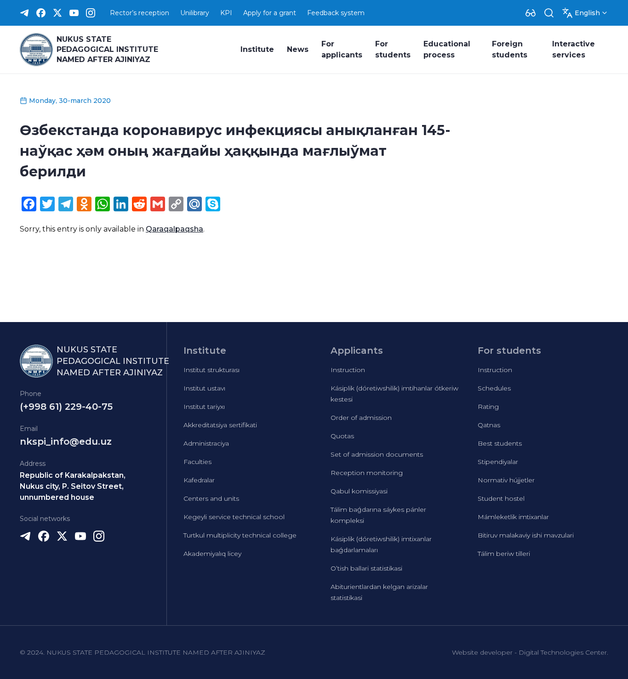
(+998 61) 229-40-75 (66, 406)
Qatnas (489, 425)
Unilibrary (194, 13)
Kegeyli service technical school (234, 517)
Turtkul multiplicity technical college (240, 535)
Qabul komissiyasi (359, 491)
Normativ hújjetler (506, 480)
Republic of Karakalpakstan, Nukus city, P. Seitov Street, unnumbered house (73, 486)
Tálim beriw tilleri (504, 553)
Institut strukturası (211, 370)
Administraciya (206, 443)
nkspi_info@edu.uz (66, 441)
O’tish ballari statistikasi (366, 568)
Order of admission (361, 417)
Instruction (348, 370)
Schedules (494, 388)
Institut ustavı (204, 388)
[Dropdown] (530, 12)
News (297, 49)
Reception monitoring (367, 473)
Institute (257, 49)
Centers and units (211, 498)
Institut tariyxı (204, 406)
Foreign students (509, 49)
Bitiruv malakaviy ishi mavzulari (526, 535)
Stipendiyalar (498, 462)
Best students (500, 443)
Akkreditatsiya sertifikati (220, 425)
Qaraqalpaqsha (174, 229)
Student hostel (501, 498)
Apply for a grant (269, 13)
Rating (488, 406)
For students (393, 49)
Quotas (342, 436)
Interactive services (573, 49)
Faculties (197, 462)
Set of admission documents (377, 454)
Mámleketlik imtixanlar (513, 517)
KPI (226, 13)
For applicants (341, 49)
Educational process (446, 49)
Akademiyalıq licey (212, 553)
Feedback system (336, 13)
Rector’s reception (139, 13)
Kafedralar (199, 480)
